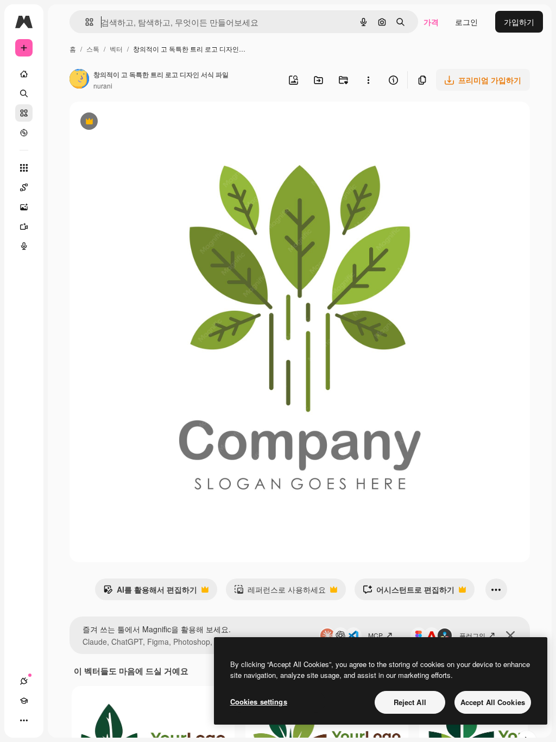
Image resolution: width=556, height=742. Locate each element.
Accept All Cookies (492, 702)
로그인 (466, 21)
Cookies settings (258, 701)
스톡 (92, 48)
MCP (375, 635)
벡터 (116, 48)
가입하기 (519, 21)
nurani (102, 85)
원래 (132, 122)
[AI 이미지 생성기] (24, 207)
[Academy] (24, 700)
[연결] (24, 681)
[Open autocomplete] (85, 22)
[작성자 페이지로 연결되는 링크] (79, 80)
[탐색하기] (24, 132)
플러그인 (472, 635)
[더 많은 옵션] (368, 80)
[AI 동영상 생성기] (24, 226)
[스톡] (24, 113)
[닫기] (510, 635)
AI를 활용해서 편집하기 (150, 592)
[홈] (24, 74)
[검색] (24, 93)
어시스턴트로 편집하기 (408, 592)
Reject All (410, 702)
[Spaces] (24, 187)
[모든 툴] (24, 168)
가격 (431, 21)
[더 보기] (24, 720)
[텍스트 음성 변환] (24, 246)
